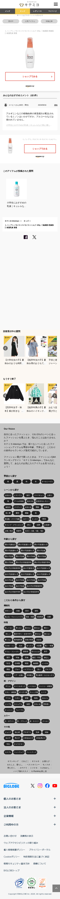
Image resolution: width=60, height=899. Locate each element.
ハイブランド (28, 669)
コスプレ (8, 752)
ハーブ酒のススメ (20, 771)
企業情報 (9, 816)
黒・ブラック (22, 721)
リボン (17, 698)
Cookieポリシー (12, 856)
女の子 (8, 738)
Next (54, 348)
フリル (8, 698)
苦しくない (9, 628)
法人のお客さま (12, 807)
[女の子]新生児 (28, 568)
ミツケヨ (33, 768)
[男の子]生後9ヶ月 (27, 550)
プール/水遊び (19, 501)
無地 (36, 698)
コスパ (8, 675)
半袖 (17, 657)
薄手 (8, 657)
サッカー (35, 519)
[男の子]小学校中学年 (42, 562)
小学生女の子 (28, 738)
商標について (39, 863)
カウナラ (23, 768)
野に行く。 (12, 768)
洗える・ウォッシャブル (14, 617)
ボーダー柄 (23, 692)
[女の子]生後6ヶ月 (27, 574)
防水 (27, 611)
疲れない (37, 628)
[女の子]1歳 (9, 580)
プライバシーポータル (39, 849)
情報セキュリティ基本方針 (17, 863)
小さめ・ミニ (10, 646)
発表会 (46, 507)
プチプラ (48, 669)
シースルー (32, 686)
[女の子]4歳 (41, 580)
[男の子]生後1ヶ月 (25, 544)
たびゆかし (45, 768)
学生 (8, 744)
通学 (17, 513)
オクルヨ (35, 761)
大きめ (38, 640)
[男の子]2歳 (9, 556)
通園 (26, 513)
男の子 (17, 738)
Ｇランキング (13, 761)
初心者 (17, 732)
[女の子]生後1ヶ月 (43, 568)
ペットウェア (19, 752)
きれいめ (37, 704)
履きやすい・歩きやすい (23, 634)
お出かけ (8, 495)
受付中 (10, 21)
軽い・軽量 (49, 646)
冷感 (18, 611)
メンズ (7, 11)
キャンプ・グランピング (14, 525)
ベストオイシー (33, 765)
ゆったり (29, 646)
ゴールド (45, 721)
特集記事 (49, 21)
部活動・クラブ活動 (12, 519)
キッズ (22, 11)
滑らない (19, 628)
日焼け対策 (29, 640)
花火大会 (30, 501)
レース (43, 692)
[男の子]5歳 (41, 556)
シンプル (8, 704)
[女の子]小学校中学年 (13, 592)
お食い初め (9, 531)
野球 (44, 519)
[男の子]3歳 (20, 556)
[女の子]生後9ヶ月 (43, 574)
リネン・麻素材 (10, 692)
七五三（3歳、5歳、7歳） (34, 531)
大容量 (39, 646)
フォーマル (19, 710)
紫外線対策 (18, 640)
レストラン (18, 495)
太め (20, 646)
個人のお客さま (12, 798)
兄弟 (37, 732)
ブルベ (17, 669)
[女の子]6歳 (20, 586)
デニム (8, 686)
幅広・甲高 (36, 657)
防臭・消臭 (30, 617)
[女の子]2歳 (20, 580)
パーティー (18, 507)
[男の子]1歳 (41, 550)
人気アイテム (30, 21)
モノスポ (46, 765)
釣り (29, 525)
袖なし (46, 657)
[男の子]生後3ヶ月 (41, 544)
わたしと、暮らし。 (15, 765)
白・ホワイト (10, 721)
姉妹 (46, 732)
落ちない (38, 634)
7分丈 (8, 663)
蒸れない (28, 628)
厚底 (8, 669)
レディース (37, 11)
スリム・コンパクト (12, 651)
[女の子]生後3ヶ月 (11, 574)
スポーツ (25, 519)
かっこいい (9, 710)
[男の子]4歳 (30, 556)
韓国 (26, 663)
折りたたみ (35, 651)
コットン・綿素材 (45, 686)
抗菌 (49, 617)
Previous (5, 348)
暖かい (46, 628)
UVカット (8, 611)
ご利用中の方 (11, 824)
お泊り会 (28, 507)
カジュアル (18, 704)
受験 (37, 507)
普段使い (46, 704)
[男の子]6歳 (9, 562)
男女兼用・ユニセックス (45, 675)
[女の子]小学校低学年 (34, 586)
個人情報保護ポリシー (14, 849)
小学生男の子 (41, 738)
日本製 (17, 663)
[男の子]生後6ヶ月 (11, 550)
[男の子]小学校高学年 (13, 568)
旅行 (28, 495)
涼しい (8, 634)
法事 (38, 525)
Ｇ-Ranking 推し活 (39, 771)
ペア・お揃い (19, 675)
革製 (26, 698)
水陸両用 (39, 617)
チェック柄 (34, 692)
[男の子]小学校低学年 (24, 562)
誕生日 (8, 507)
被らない (47, 634)
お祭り (49, 495)
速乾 (36, 611)
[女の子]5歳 (9, 586)
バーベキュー (39, 495)
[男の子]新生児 (10, 544)
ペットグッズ (31, 752)
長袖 (26, 657)
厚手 (45, 651)
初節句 (18, 531)
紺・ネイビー (35, 721)
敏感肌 (35, 663)
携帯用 (25, 651)
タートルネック (20, 686)
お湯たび (46, 761)
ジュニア (8, 732)
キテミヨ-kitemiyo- (12, 221)
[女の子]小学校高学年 (31, 592)
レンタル (45, 663)
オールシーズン (47, 481)
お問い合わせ (10, 835)
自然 (28, 704)
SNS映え (29, 675)
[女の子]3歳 (30, 580)
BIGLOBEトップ (11, 870)
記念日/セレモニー (43, 501)
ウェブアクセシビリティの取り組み (21, 842)
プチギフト (27, 732)
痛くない (8, 640)
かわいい (45, 698)
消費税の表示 (26, 835)
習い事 (8, 513)
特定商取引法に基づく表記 (36, 856)
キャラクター (19, 744)
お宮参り (47, 525)
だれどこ (25, 761)
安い (39, 669)
